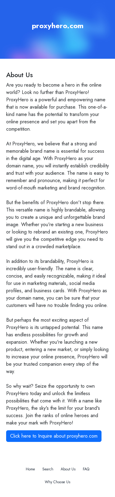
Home (30, 469)
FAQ (86, 469)
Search (47, 469)
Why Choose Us (57, 482)
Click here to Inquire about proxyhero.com (54, 435)
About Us (68, 469)
